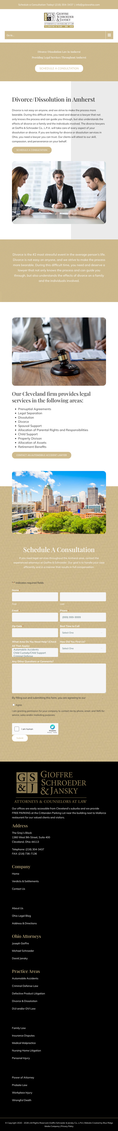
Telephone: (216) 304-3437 (28, 849)
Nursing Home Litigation (26, 1050)
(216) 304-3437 (64, 4)
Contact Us (18, 888)
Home (15, 873)
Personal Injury (21, 1058)
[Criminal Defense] (35, 656)
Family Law (19, 1028)
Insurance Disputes (23, 1035)
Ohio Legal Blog (21, 915)
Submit (19, 738)
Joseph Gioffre (20, 943)
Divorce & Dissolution (24, 1001)
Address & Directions (24, 923)
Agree (19, 704)
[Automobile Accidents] (35, 649)
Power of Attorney (23, 1077)
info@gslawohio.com (88, 4)
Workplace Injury (22, 1092)
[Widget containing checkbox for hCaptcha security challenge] (35, 729)
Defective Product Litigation (28, 993)
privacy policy (94, 697)
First (14, 604)
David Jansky (20, 958)
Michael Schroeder (23, 950)
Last (62, 604)
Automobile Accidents (25, 978)
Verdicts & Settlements (25, 881)
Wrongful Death (21, 1100)
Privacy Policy (67, 1126)
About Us (17, 908)
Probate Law (19, 1085)
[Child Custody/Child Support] (35, 652)
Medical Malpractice (24, 1043)
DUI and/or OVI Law (24, 1008)
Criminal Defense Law (25, 985)
